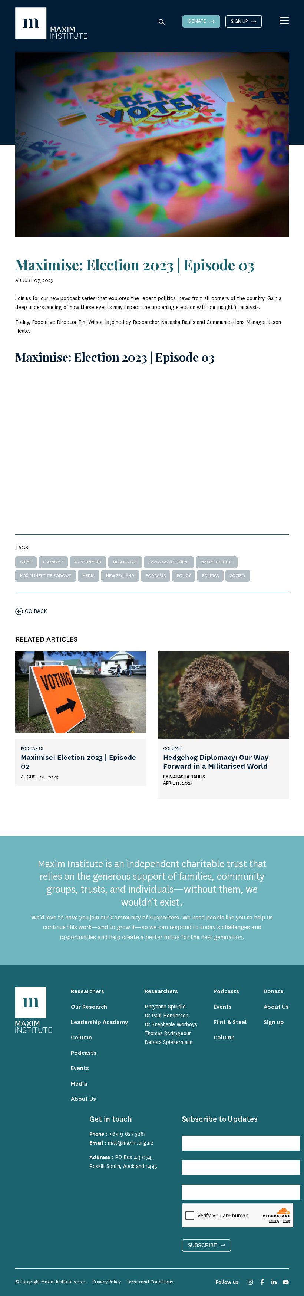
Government (88, 562)
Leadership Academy (99, 1022)
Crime (26, 562)
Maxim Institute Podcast (45, 575)
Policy (184, 575)
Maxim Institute (217, 562)
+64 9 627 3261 (127, 1134)
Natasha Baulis (187, 777)
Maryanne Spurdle (165, 1007)
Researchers (87, 991)
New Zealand (120, 575)
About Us (83, 1099)
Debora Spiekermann (168, 1043)
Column (172, 748)
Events (80, 1068)
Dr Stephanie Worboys (171, 1025)
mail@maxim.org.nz (130, 1143)
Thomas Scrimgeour (168, 1034)
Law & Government (169, 562)
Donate (197, 21)
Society (237, 575)
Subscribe (202, 1245)
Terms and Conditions (149, 1281)
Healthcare (125, 562)
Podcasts (156, 575)
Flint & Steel (230, 1022)
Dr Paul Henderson (166, 1016)
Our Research (89, 1007)
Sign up (239, 21)
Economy (53, 562)
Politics (210, 575)
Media (88, 575)
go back (36, 611)
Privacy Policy (107, 1281)
